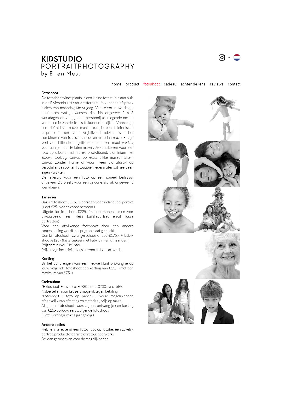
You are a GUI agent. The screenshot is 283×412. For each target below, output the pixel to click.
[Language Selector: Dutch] (234, 57)
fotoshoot (72, 305)
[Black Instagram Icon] (222, 57)
